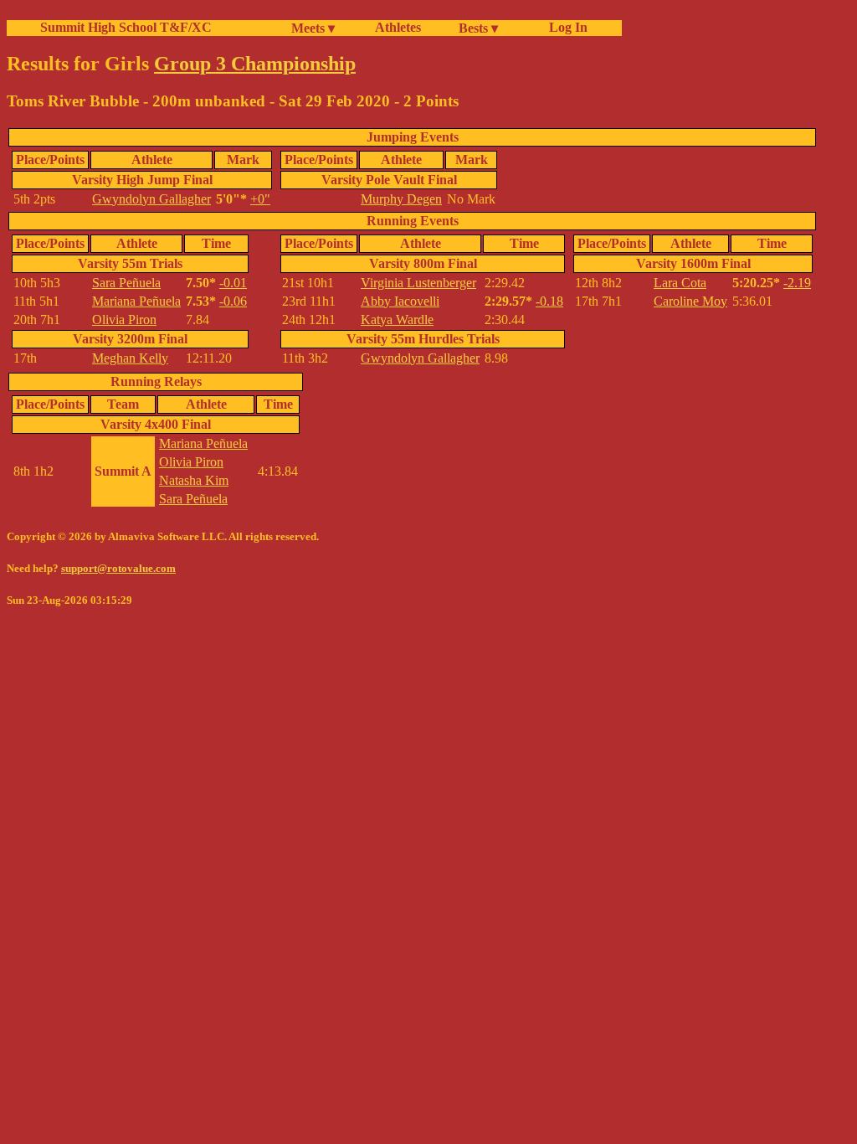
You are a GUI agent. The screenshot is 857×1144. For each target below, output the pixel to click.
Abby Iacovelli (400, 301)
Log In (565, 27)
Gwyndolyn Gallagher (151, 199)
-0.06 (233, 301)
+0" (260, 199)
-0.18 (549, 301)
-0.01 (233, 283)
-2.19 (797, 283)
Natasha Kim (193, 480)
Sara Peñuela (126, 283)
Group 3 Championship (255, 64)
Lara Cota (680, 283)
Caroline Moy (690, 301)
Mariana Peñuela (136, 301)
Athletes (398, 27)
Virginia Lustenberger (418, 283)
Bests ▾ (478, 28)
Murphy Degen (401, 199)
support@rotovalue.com (118, 568)
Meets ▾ (313, 28)
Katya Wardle (397, 319)
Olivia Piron (124, 319)
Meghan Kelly (130, 358)
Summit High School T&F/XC (126, 27)
